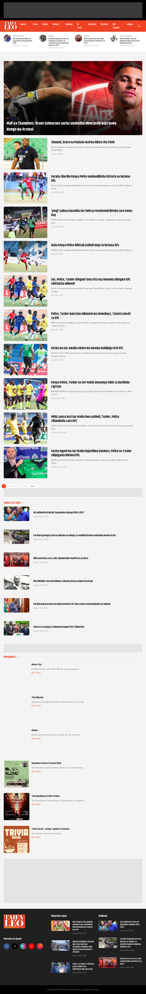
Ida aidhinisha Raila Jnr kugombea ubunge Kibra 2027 (130, 924)
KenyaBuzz (10, 656)
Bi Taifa (79, 26)
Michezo (104, 24)
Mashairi (92, 24)
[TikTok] (23, 946)
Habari (23, 24)
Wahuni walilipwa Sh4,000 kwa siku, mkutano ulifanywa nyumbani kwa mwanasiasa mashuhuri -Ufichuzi (83, 946)
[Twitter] (15, 946)
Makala (55, 24)
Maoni (45, 24)
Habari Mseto (18, 36)
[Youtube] (31, 946)
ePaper (130, 24)
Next (34, 486)
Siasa (35, 24)
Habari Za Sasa (12, 502)
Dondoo (69, 24)
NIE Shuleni (116, 26)
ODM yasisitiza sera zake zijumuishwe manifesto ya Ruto (131, 961)
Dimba (11, 118)
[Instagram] (40, 946)
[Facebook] (7, 946)
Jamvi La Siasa (126, 36)
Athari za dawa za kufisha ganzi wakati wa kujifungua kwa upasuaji (83, 966)
